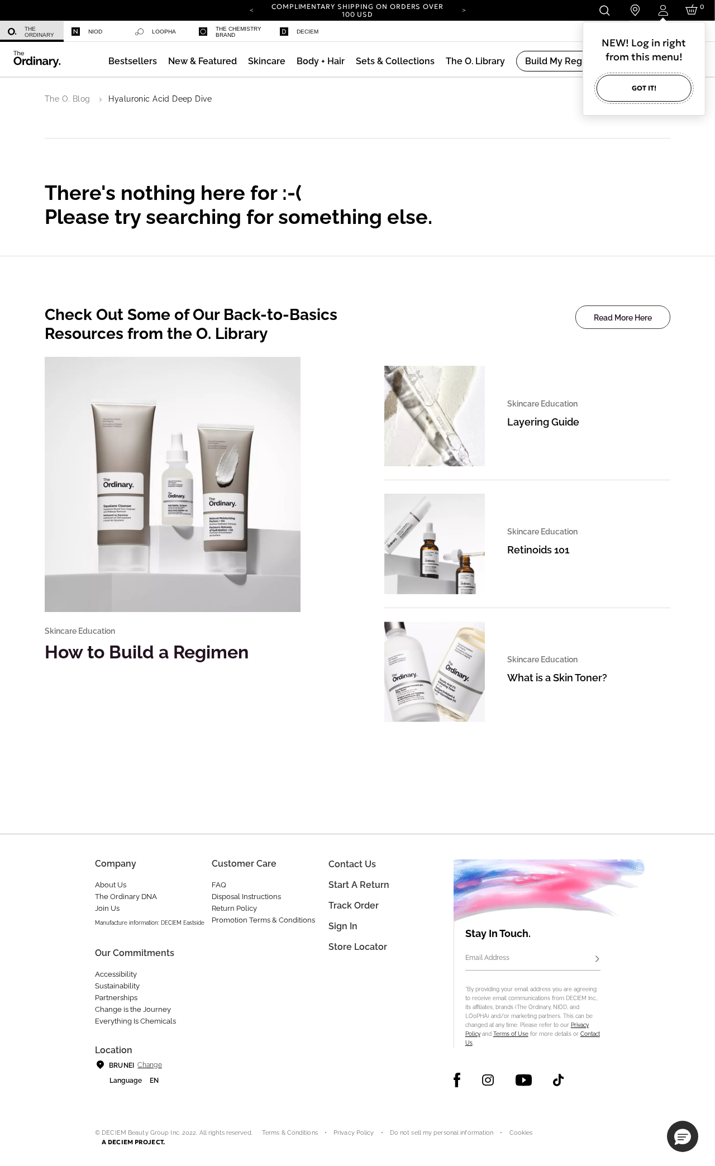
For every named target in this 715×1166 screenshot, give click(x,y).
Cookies (521, 1132)
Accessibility (116, 974)
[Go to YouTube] (523, 1080)
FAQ (219, 885)
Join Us (107, 908)
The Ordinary (39, 32)
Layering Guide (543, 422)
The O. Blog (67, 98)
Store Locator (357, 947)
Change (149, 1065)
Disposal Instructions (246, 896)
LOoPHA (164, 31)
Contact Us (352, 864)
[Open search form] (604, 10)
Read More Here (623, 317)
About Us (110, 885)
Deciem (307, 31)
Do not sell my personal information (442, 1132)
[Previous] (251, 9)
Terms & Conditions (290, 1132)
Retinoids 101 (538, 550)
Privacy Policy (353, 1132)
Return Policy (234, 908)
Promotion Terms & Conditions (263, 920)
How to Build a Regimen (147, 652)
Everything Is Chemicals (135, 1021)
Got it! (644, 88)
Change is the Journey (133, 1009)
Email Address (487, 958)
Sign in (343, 926)
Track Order (353, 905)
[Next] (463, 9)
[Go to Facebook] (457, 1080)
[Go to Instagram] (488, 1080)
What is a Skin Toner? (557, 678)
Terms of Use (510, 1034)
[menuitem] (32, 31)
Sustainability (117, 986)
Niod (95, 31)
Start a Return (358, 885)
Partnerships (116, 997)
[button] (202, 61)
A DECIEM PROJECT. (133, 1142)
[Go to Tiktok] (558, 1080)
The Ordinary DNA (126, 896)
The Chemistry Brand (238, 32)
